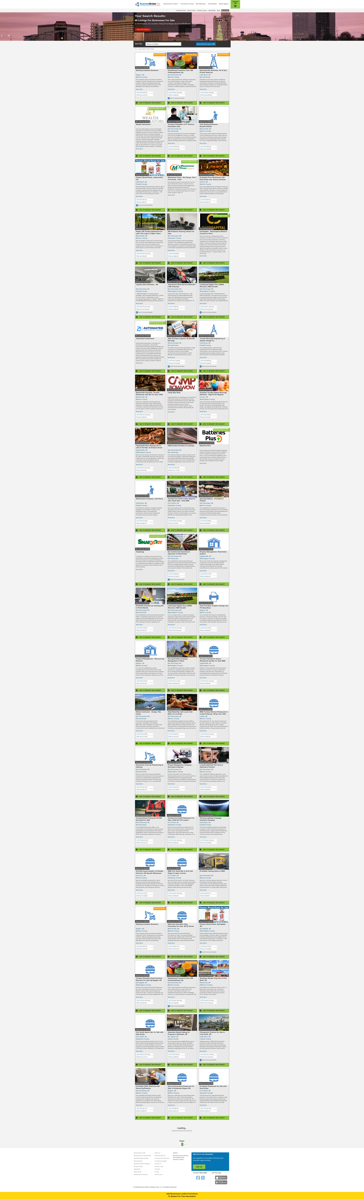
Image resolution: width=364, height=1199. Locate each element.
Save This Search (142, 29)
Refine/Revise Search (205, 44)
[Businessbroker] (147, 4)
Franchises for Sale (187, 4)
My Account (225, 10)
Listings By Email (181, 10)
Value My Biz (211, 10)
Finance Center (191, 10)
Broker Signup (223, 4)
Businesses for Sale (170, 4)
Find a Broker (212, 4)
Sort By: (139, 44)
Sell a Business (201, 4)
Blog (218, 10)
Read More (139, 89)
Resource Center (202, 10)
